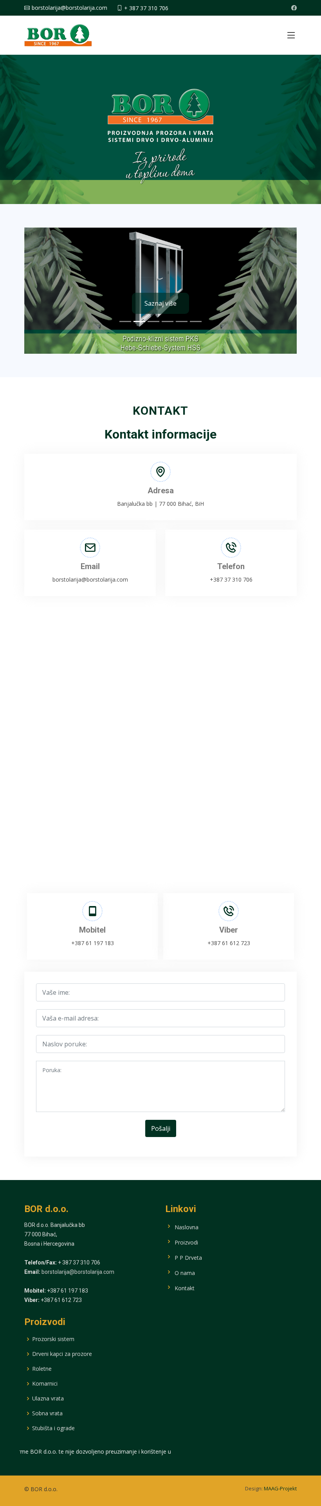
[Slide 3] (153, 321)
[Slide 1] (125, 321)
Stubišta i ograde (53, 1428)
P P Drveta (187, 1257)
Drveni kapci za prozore (62, 1354)
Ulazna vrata (48, 1398)
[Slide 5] (182, 321)
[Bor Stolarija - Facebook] (294, 8)
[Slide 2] (139, 321)
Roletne (42, 1369)
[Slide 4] (167, 321)
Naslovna (185, 1226)
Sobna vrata (47, 1413)
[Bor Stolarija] (58, 34)
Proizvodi (185, 1242)
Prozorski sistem (53, 1339)
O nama (184, 1272)
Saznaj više (160, 303)
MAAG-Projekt (280, 1488)
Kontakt (184, 1287)
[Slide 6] (196, 321)
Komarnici (45, 1383)
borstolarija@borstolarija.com (77, 1272)
